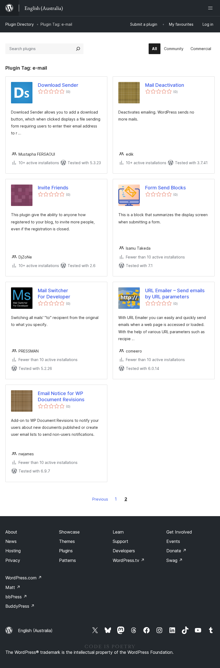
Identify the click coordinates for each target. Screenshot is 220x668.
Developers (124, 550)
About (11, 532)
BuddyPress (20, 606)
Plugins (66, 550)
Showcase (69, 532)
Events (173, 541)
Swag (174, 560)
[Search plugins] (78, 48)
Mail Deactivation (164, 85)
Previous (100, 499)
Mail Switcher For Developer (54, 293)
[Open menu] (211, 8)
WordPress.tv (129, 560)
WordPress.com (23, 577)
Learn (118, 532)
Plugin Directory (19, 24)
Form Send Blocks (165, 187)
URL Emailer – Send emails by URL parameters (175, 293)
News (11, 541)
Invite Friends (53, 187)
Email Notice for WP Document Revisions (61, 396)
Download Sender (58, 85)
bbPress (16, 596)
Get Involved (179, 532)
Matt (12, 587)
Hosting (13, 550)
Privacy (12, 560)
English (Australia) (35, 630)
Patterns (67, 560)
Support (120, 541)
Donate (176, 550)
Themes (67, 541)
